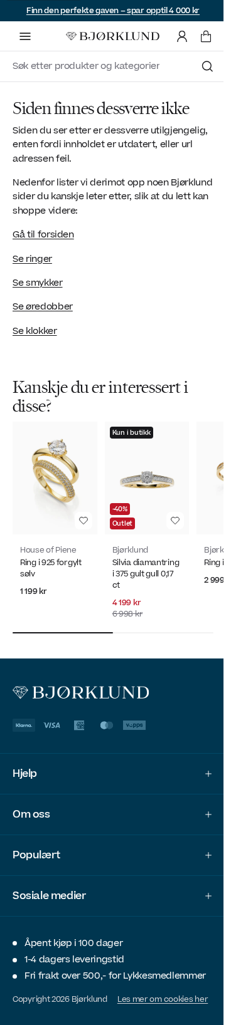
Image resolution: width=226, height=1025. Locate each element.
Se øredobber (43, 306)
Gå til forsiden (43, 234)
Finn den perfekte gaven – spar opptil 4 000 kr (113, 10)
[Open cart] (205, 36)
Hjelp (25, 768)
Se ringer (32, 259)
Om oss (31, 808)
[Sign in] (182, 36)
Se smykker (38, 282)
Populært (36, 849)
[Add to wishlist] (83, 520)
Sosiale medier (49, 890)
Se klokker (35, 331)
